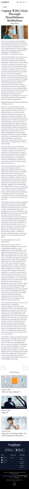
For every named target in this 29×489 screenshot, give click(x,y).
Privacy (14, 483)
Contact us (12, 457)
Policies (14, 484)
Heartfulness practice (12, 289)
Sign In (20, 2)
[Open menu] (24, 2)
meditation (23, 154)
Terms (14, 482)
